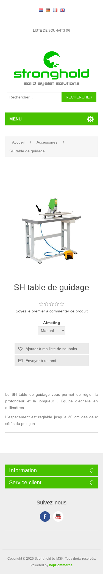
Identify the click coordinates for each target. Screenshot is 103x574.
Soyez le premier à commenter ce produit (52, 311)
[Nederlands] (41, 10)
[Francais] (55, 10)
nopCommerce (61, 565)
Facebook (45, 516)
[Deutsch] (48, 10)
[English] (62, 10)
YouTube (58, 516)
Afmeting (51, 322)
